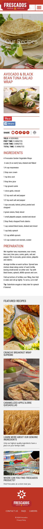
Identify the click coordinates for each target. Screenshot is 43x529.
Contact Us (12, 511)
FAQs (23, 511)
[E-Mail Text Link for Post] (13, 133)
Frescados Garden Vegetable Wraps (18, 158)
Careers (33, 511)
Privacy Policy (21, 520)
